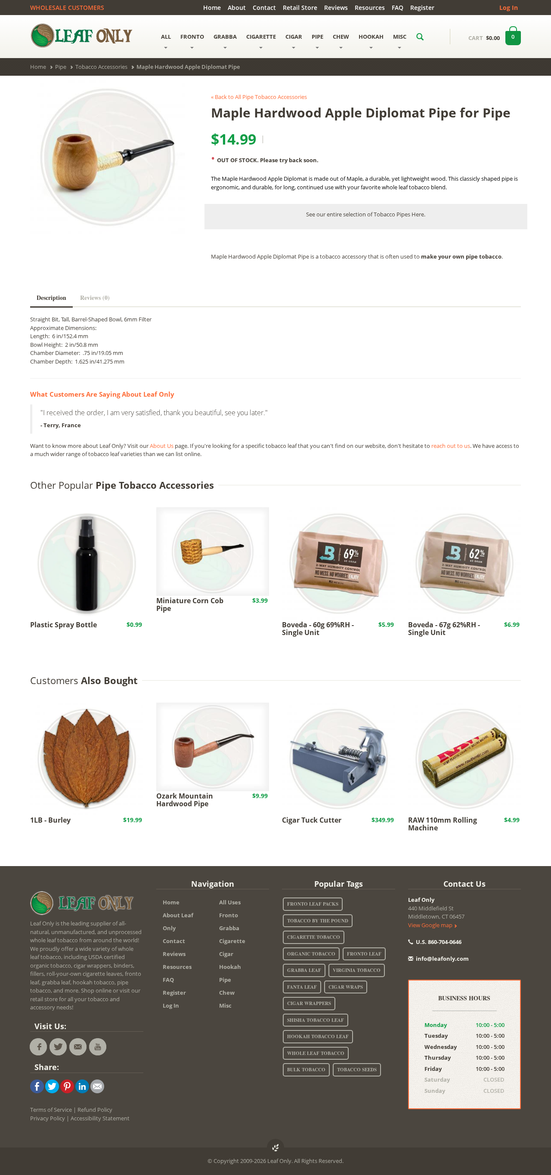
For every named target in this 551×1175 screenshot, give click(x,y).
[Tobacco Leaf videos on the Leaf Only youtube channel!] (98, 1047)
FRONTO (192, 36)
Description (51, 297)
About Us (161, 446)
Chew (227, 992)
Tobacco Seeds (357, 1069)
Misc (225, 1005)
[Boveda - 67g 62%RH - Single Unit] (464, 563)
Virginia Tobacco (357, 970)
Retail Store (300, 7)
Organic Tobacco (311, 953)
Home (212, 7)
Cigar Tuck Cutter (311, 820)
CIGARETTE (261, 36)
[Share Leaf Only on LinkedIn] (82, 1086)
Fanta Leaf (302, 987)
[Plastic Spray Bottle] (86, 563)
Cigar (226, 954)
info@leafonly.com (442, 958)
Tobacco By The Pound (317, 920)
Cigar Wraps (345, 987)
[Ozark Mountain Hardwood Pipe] (212, 746)
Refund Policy (94, 1109)
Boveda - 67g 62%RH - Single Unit (444, 628)
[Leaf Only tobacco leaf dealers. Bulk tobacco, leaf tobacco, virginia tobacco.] (84, 905)
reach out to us (450, 446)
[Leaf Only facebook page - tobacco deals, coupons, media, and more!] (38, 1047)
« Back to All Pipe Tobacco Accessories (259, 97)
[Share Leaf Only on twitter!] (52, 1086)
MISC (399, 36)
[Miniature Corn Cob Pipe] (212, 551)
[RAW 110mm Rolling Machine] (464, 758)
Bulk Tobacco (306, 1069)
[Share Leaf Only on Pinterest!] (67, 1086)
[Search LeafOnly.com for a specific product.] (420, 36)
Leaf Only (421, 900)
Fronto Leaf (364, 953)
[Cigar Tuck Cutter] (338, 758)
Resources (370, 7)
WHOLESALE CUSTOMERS (67, 7)
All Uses (230, 902)
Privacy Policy (47, 1118)
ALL (166, 36)
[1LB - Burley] (86, 758)
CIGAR (293, 36)
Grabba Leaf (304, 970)
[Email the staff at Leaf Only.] (78, 1047)
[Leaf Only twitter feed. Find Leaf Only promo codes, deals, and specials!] (58, 1047)
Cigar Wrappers (309, 1003)
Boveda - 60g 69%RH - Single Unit (318, 628)
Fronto (228, 915)
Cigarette (232, 941)
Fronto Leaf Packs (312, 904)
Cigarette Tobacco (313, 937)
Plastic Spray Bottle (63, 624)
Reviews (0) (95, 297)
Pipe (225, 980)
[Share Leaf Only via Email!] (97, 1086)
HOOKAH (371, 36)
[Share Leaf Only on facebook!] (37, 1086)
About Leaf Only (178, 921)
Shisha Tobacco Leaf (315, 1020)
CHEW (341, 36)
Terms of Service (51, 1109)
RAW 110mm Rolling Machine (442, 824)
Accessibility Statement (100, 1118)
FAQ (397, 7)
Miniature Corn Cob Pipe (189, 604)
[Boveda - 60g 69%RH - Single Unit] (338, 563)
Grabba (229, 928)
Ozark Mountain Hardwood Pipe (184, 799)
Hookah (230, 967)
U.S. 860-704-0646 (438, 942)
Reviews (336, 7)
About (237, 7)
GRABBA (225, 36)
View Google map (431, 925)
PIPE (317, 36)
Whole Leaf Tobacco (315, 1053)
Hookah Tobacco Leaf (318, 1036)
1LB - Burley (50, 820)
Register (422, 7)
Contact (264, 7)
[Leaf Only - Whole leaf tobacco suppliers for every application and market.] (86, 35)
